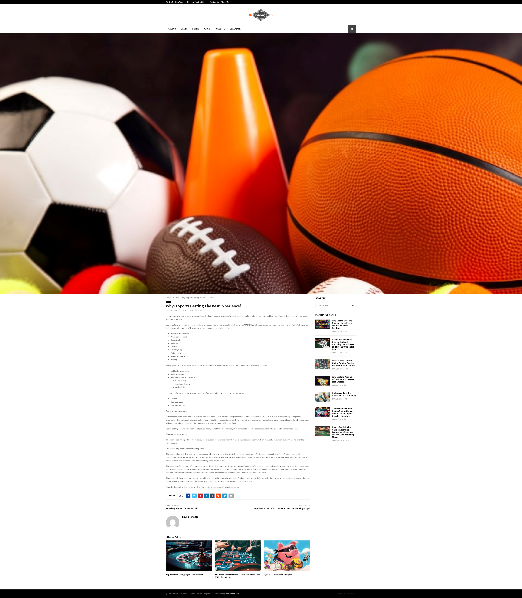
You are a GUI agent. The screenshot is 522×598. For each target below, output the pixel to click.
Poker (195, 28)
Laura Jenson (173, 310)
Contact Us (214, 2)
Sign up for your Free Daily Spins (278, 575)
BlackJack (235, 28)
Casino (172, 28)
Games (184, 28)
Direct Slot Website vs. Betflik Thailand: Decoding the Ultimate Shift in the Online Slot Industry (343, 344)
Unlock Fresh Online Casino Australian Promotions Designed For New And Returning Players (343, 432)
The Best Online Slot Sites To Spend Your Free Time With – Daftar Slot (237, 576)
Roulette (220, 28)
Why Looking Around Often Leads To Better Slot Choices (343, 379)
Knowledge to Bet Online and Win (182, 508)
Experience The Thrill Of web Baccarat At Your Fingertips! (282, 508)
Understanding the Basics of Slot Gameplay (344, 394)
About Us (225, 2)
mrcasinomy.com (232, 594)
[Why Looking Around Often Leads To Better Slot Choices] (322, 381)
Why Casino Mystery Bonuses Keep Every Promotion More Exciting (342, 324)
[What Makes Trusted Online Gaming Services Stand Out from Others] (322, 364)
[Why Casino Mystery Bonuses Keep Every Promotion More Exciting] (322, 324)
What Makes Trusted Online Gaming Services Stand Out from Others (343, 363)
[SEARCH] (353, 305)
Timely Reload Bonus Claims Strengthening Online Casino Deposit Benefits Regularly (343, 412)
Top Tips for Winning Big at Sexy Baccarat (184, 575)
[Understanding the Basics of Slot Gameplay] (322, 397)
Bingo (206, 28)
